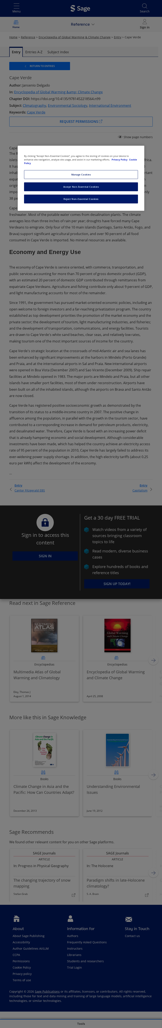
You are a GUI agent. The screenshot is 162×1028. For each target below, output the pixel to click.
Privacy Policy (120, 159)
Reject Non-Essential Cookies (81, 199)
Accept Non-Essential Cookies (81, 186)
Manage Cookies (81, 174)
